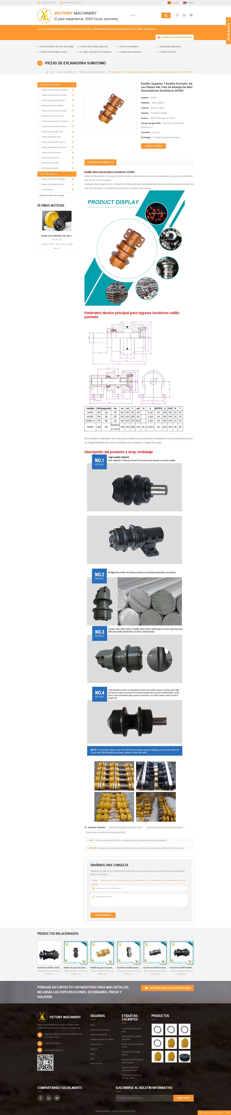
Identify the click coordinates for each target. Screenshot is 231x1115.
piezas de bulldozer (81, 29)
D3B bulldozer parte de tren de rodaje (132, 1077)
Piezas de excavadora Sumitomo (93, 72)
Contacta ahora (153, 146)
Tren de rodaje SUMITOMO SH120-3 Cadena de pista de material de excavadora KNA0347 (131, 840)
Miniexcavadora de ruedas (106, 29)
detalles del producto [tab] (100, 162)
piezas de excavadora (58, 29)
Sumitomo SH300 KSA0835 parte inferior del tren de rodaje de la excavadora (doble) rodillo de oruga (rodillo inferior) (182, 967)
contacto (150, 29)
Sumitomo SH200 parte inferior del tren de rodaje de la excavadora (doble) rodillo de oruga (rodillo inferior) (129, 967)
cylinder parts (47, 189)
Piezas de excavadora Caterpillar (55, 90)
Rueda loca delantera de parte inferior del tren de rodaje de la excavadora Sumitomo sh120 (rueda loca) (142, 848)
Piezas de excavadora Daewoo (54, 126)
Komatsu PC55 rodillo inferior (131, 1053)
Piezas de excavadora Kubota (54, 142)
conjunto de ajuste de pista (131, 1030)
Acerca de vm (127, 29)
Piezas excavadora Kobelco (53, 105)
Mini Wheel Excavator (50, 168)
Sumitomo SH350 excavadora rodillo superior (164, 827)
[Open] (228, 30)
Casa (42, 29)
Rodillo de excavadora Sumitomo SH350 (125, 827)
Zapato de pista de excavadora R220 (130, 1069)
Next (75, 228)
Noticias (94, 1049)
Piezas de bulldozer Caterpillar (54, 179)
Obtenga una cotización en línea (176, 37)
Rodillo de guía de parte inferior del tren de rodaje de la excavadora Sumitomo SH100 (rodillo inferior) (102, 967)
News (140, 29)
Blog (92, 1054)
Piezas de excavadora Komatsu (54, 95)
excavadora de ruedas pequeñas (132, 1038)
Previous (38, 228)
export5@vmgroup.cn (73, 2)
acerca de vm (97, 1044)
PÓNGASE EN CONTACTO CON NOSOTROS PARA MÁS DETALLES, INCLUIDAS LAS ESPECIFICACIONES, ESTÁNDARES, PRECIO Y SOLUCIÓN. (83, 992)
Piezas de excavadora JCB (52, 131)
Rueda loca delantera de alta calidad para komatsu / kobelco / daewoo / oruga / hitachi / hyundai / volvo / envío (57, 235)
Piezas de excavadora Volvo (53, 116)
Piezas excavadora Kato (51, 137)
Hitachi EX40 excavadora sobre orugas (132, 1061)
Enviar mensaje (103, 915)
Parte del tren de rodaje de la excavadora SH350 (105, 832)
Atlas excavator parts (50, 163)
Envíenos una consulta (212, 1113)
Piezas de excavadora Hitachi (53, 100)
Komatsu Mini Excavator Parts (123, 1111)
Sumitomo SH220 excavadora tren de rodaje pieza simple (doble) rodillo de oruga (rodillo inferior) (155, 967)
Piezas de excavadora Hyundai (54, 111)
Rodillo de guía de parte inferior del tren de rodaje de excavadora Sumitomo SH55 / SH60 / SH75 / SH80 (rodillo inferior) (76, 967)
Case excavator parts (50, 158)
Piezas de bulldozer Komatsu (53, 184)
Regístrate (183, 1098)
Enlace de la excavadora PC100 (132, 1046)
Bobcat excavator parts (51, 152)
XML (92, 1058)
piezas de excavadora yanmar (54, 147)
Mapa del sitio (97, 1063)
